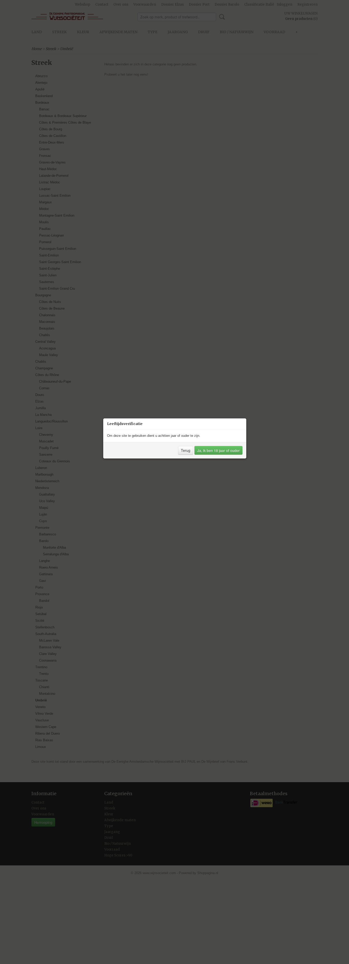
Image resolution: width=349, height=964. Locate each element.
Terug (185, 450)
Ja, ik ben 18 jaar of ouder (218, 450)
